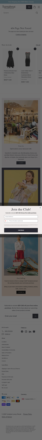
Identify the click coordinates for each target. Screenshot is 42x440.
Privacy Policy (24, 225)
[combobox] (6, 221)
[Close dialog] (40, 207)
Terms (27, 225)
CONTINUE (21, 230)
